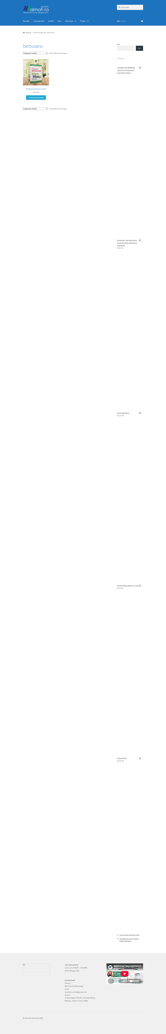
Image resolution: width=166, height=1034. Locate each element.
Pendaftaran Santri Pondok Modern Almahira (129, 940)
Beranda (26, 21)
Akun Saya (69, 21)
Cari (118, 44)
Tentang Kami (38, 21)
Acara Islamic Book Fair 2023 (129, 935)
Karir (59, 21)
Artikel (51, 21)
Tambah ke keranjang (36, 98)
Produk (82, 21)
